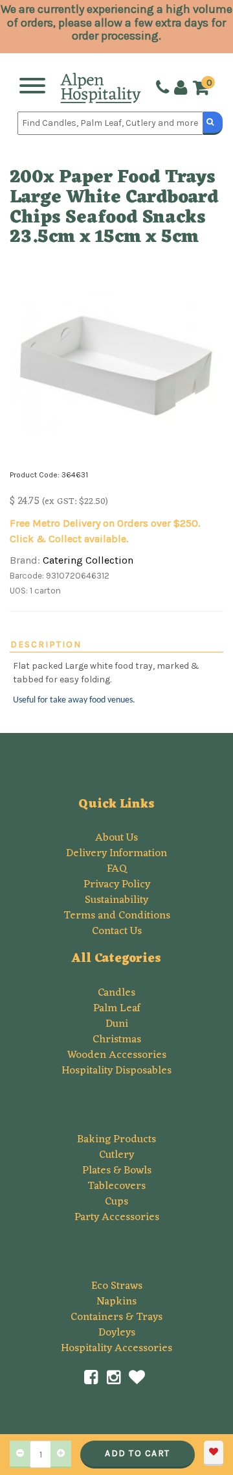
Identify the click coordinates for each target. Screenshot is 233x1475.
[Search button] (213, 123)
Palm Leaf (116, 1008)
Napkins (116, 1302)
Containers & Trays (116, 1317)
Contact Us (117, 931)
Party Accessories (116, 1217)
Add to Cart (137, 1453)
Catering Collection (88, 560)
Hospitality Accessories (116, 1348)
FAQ (117, 869)
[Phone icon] (161, 88)
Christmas (117, 1039)
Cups (116, 1202)
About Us (116, 838)
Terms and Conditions (116, 916)
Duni (116, 1024)
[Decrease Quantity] (20, 1454)
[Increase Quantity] (60, 1454)
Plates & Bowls (116, 1171)
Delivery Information (116, 853)
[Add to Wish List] (213, 1453)
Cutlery (116, 1155)
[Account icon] (179, 88)
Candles (116, 993)
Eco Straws (116, 1286)
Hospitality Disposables (116, 1071)
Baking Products (116, 1139)
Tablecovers (116, 1186)
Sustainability (116, 900)
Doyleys (116, 1333)
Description (46, 644)
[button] (204, 88)
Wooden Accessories (116, 1055)
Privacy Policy (116, 884)
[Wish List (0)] (137, 1377)
